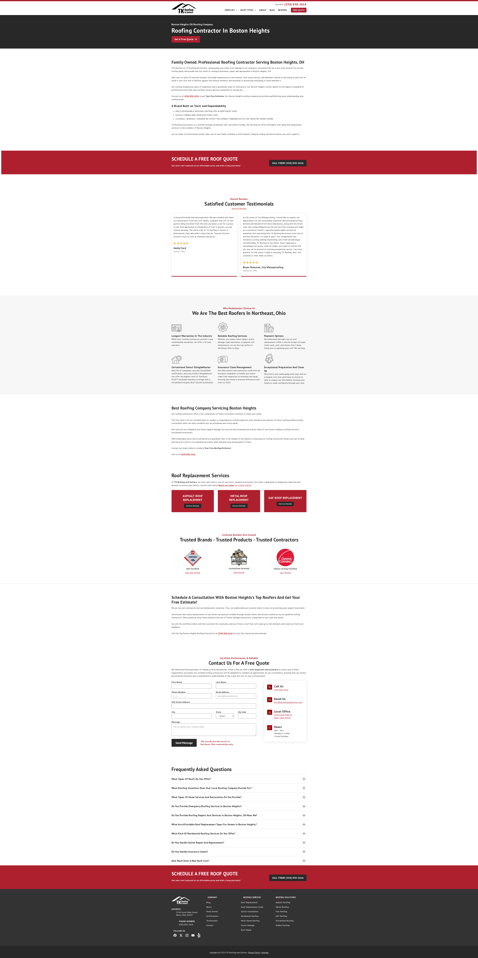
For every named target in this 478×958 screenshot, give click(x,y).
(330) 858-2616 (281, 689)
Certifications (212, 916)
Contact (209, 925)
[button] (231, 10)
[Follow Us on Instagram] (186, 935)
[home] (184, 8)
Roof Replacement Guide (252, 907)
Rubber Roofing (283, 925)
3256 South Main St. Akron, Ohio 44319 (283, 716)
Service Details (192, 506)
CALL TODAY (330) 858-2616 (287, 163)
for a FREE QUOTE (234, 485)
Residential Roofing (249, 916)
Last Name (221, 682)
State (218, 712)
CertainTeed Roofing (285, 920)
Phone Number (179, 692)
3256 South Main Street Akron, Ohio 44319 (187, 913)
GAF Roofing (281, 916)
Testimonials (212, 920)
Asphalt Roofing (283, 902)
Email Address (222, 692)
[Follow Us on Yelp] (198, 935)
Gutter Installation (249, 911)
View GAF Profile (192, 572)
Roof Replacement (249, 902)
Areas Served (212, 911)
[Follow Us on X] (180, 935)
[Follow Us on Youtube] (192, 935)
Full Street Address (181, 702)
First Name (177, 682)
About (263, 10)
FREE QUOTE (298, 10)
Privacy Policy (254, 952)
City (173, 712)
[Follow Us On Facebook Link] (175, 935)
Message (176, 722)
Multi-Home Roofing (250, 920)
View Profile (239, 572)
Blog (272, 10)
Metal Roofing (282, 907)
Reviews (282, 10)
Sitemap (265, 952)
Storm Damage (247, 925)
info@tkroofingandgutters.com (288, 702)
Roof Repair (246, 930)
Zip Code (242, 712)
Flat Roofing (281, 911)
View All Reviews (239, 208)
